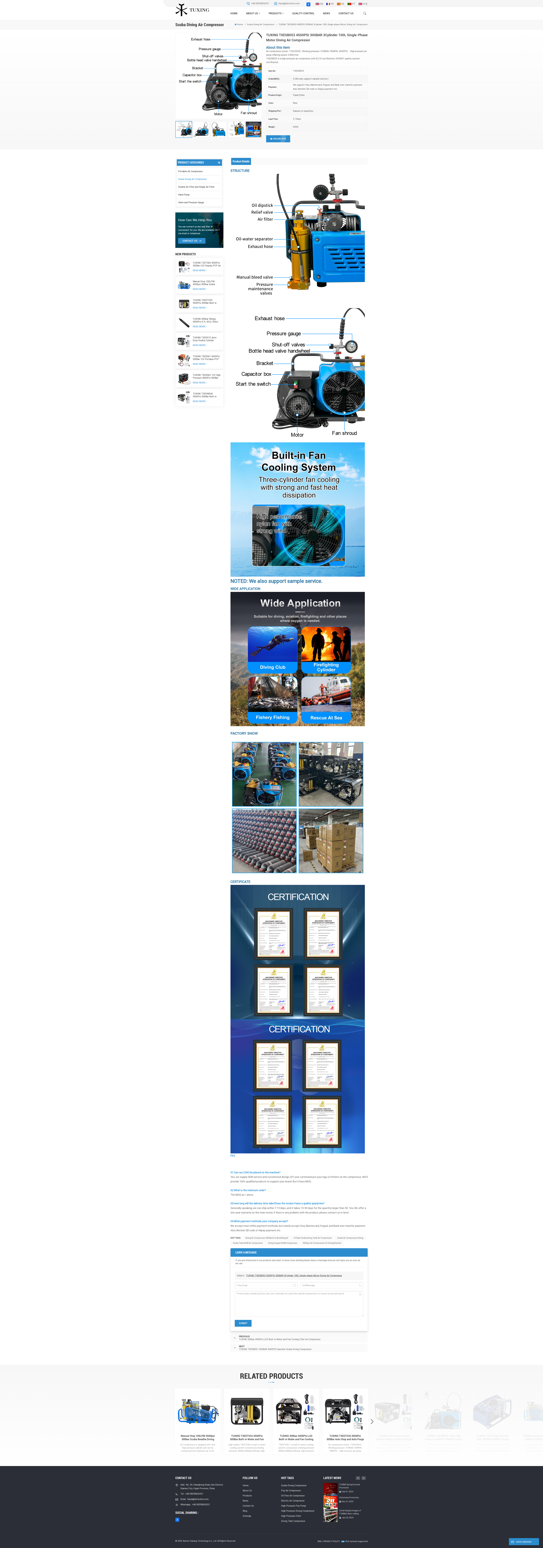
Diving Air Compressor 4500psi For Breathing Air (266, 1238)
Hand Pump (184, 194)
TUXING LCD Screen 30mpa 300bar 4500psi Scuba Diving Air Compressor (394, 1437)
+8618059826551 (260, 3)
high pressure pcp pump (293, 1505)
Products (275, 13)
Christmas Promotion (349, 1497)
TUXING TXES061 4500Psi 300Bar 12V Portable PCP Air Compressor (206, 358)
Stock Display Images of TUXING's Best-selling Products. (350, 1512)
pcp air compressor (291, 1490)
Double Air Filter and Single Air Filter (196, 187)
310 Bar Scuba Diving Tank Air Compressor (313, 1238)
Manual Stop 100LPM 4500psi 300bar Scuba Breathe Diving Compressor (206, 283)
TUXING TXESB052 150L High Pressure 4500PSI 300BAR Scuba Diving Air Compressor (443, 1437)
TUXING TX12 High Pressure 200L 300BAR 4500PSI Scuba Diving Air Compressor (492, 1437)
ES (342, 4)
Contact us (346, 13)
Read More (199, 270)
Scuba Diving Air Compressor (192, 179)
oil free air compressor (293, 1495)
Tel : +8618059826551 (191, 1493)
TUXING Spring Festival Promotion (349, 1486)
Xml (319, 1541)
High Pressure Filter (291, 1516)
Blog (245, 1511)
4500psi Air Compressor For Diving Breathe (322, 1243)
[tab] (241, 161)
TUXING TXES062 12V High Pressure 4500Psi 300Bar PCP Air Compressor (206, 376)
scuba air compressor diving (350, 1238)
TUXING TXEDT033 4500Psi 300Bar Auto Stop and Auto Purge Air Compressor (345, 1437)
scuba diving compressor (294, 1485)
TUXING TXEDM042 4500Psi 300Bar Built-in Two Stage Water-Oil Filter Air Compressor (206, 395)
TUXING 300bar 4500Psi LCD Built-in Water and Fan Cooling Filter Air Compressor (296, 1437)
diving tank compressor (293, 1521)
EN (321, 4)
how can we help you (195, 220)
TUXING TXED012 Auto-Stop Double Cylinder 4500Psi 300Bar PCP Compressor (205, 339)
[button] (372, 1421)
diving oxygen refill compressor (282, 1243)
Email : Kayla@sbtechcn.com (194, 1499)
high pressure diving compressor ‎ (298, 1511)
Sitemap (247, 1516)
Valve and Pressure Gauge (191, 202)
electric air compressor (293, 1500)
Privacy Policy (331, 1541)
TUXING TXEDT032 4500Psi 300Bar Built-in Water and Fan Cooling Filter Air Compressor (207, 301)
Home (234, 13)
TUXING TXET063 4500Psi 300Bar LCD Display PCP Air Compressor (207, 264)
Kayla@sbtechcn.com (289, 3)
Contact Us (189, 240)
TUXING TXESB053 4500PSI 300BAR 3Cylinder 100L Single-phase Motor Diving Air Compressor (294, 1275)
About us (252, 13)
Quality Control (303, 13)
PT (353, 4)
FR (332, 4)
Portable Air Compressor (190, 171)
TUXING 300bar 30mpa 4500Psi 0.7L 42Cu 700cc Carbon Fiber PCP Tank (205, 320)
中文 (365, 4)
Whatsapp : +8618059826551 (195, 1504)
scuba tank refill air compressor (248, 1243)
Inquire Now (279, 139)
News (326, 13)
